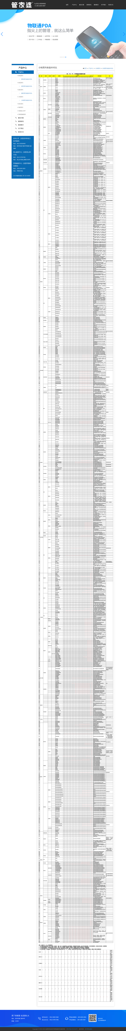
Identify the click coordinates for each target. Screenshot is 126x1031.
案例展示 (96, 4)
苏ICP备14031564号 (72, 1029)
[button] (124, 34)
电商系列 (20, 107)
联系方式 (110, 4)
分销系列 (97, 68)
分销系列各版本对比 (107, 68)
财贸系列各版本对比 (26, 86)
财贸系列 (20, 82)
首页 (67, 4)
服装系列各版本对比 (26, 93)
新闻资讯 (89, 4)
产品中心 (74, 4)
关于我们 (103, 4)
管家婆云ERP (22, 111)
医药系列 (20, 103)
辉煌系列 (20, 75)
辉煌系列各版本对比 (26, 79)
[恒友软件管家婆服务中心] (22, 4)
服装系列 (20, 89)
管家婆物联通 (22, 114)
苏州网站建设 (88, 1029)
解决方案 (81, 4)
